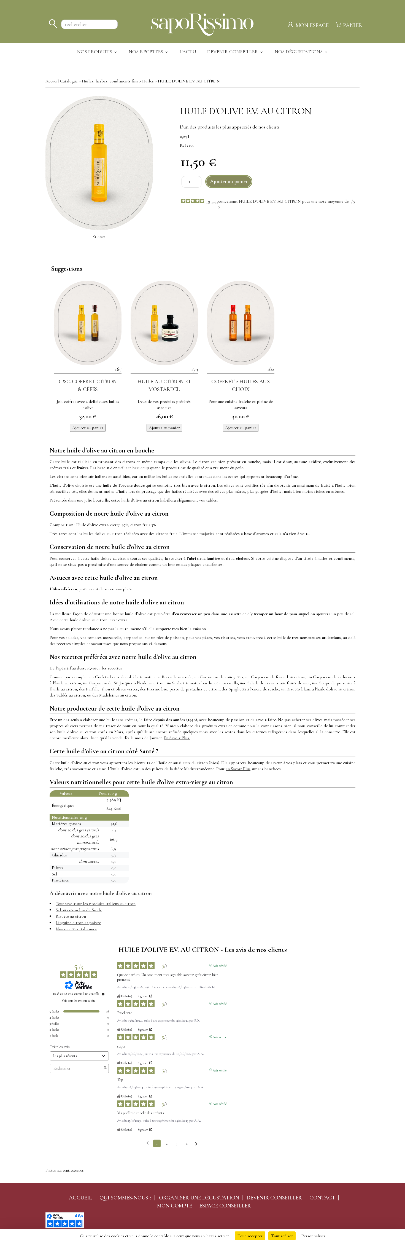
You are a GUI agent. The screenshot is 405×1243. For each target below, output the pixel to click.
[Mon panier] (338, 23)
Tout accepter (250, 1236)
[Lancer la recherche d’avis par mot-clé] (105, 1068)
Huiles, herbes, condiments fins (110, 81)
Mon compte (174, 1205)
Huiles (148, 81)
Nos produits (95, 52)
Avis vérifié (219, 965)
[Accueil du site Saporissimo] (202, 23)
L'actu (188, 52)
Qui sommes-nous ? (125, 1197)
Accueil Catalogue (61, 81)
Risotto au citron (71, 916)
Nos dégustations (299, 52)
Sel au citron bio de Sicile (79, 910)
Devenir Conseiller (233, 52)
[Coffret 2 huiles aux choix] (240, 323)
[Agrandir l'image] (99, 163)
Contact (322, 1197)
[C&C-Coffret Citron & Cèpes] (87, 323)
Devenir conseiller (274, 1197)
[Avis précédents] (147, 1142)
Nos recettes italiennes (76, 929)
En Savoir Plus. (177, 738)
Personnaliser (313, 1236)
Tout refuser (282, 1236)
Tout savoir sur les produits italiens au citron (96, 903)
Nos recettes (146, 52)
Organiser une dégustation (199, 1197)
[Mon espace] (291, 23)
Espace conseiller (225, 1205)
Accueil (80, 1197)
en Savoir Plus (238, 768)
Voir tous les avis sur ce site (78, 1001)
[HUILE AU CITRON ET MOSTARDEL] (164, 323)
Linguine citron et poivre (78, 922)
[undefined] (103, 994)
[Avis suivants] (196, 1143)
